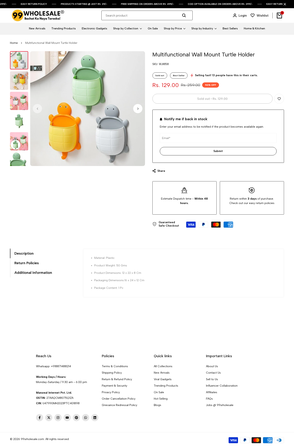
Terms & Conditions (115, 366)
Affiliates (211, 392)
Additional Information (33, 272)
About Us (212, 366)
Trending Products (166, 385)
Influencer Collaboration (222, 385)
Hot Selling (161, 398)
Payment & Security (114, 385)
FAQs (209, 398)
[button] (279, 99)
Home (14, 43)
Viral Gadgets (163, 379)
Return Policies (26, 263)
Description (24, 253)
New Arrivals (162, 372)
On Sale (159, 392)
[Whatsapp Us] (36, 371)
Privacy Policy (111, 392)
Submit (218, 151)
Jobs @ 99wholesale (219, 405)
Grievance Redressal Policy (119, 405)
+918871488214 (61, 366)
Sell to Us (212, 379)
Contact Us (213, 372)
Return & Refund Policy (117, 379)
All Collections (163, 366)
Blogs (157, 405)
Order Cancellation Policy (118, 398)
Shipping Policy (112, 372)
